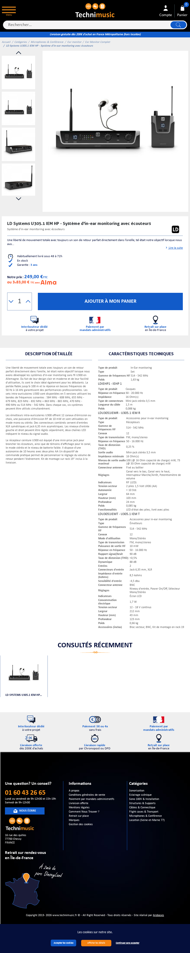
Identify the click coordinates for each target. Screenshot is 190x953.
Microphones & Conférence (47, 42)
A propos (74, 790)
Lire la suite (175, 247)
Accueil (6, 42)
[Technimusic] (95, 10)
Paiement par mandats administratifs (91, 799)
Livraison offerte (78, 803)
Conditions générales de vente (87, 794)
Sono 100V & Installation (144, 799)
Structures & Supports (142, 803)
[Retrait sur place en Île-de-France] (34, 886)
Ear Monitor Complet (97, 42)
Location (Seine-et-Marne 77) (147, 820)
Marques (74, 820)
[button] (11, 301)
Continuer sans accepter (127, 943)
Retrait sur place (79, 816)
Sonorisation (136, 790)
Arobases (158, 915)
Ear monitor (74, 42)
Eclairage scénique (140, 794)
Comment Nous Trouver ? (84, 811)
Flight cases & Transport (143, 811)
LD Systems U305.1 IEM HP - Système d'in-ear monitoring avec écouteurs (23, 695)
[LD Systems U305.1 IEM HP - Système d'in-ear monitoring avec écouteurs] (115, 124)
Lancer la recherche (178, 25)
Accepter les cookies (63, 943)
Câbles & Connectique (142, 807)
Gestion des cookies (81, 824)
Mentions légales (79, 807)
